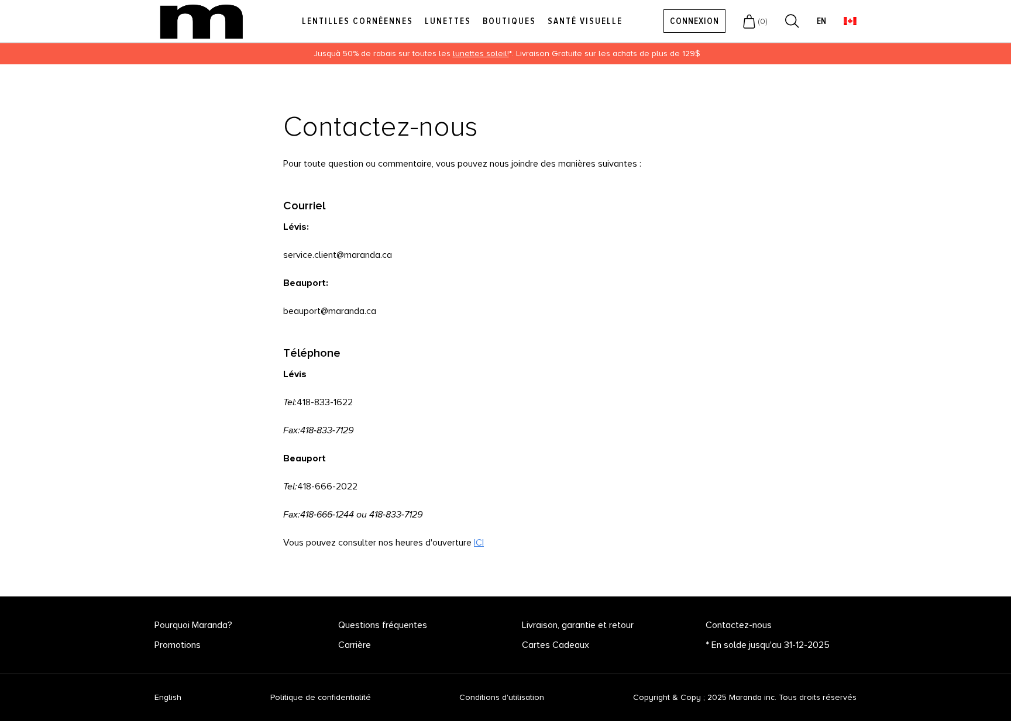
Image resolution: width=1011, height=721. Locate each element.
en (821, 21)
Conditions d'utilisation (501, 697)
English (167, 697)
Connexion (694, 21)
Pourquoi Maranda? (193, 625)
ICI (479, 542)
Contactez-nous (739, 625)
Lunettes (448, 21)
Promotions (177, 645)
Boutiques (509, 21)
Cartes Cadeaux (555, 645)
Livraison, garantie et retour (578, 625)
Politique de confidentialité (320, 697)
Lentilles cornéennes (357, 21)
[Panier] (749, 21)
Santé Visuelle (585, 21)
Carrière (354, 645)
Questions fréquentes (382, 625)
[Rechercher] (792, 21)
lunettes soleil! (481, 53)
